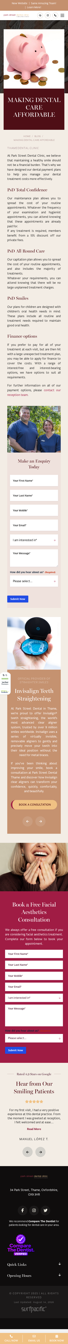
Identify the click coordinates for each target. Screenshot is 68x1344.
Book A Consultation (35, 804)
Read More (34, 1129)
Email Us (34, 1340)
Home (26, 136)
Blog (37, 136)
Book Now (57, 1340)
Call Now (11, 1340)
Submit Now (17, 599)
